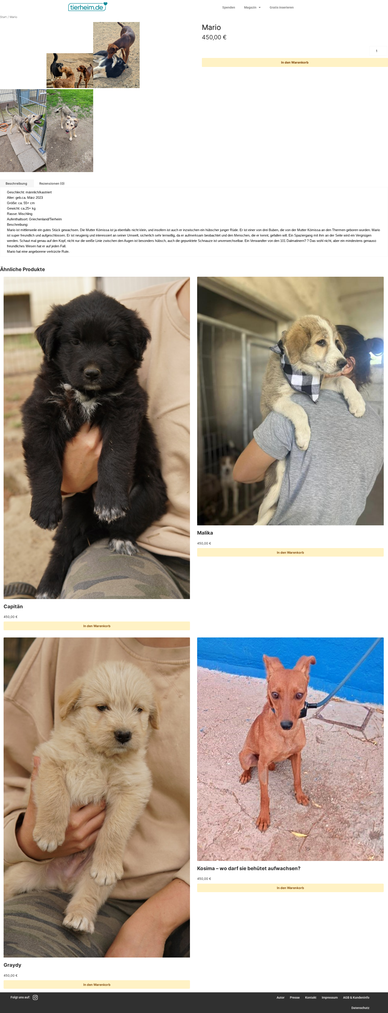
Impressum (330, 997)
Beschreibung (16, 183)
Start (3, 17)
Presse (295, 997)
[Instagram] (35, 997)
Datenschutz (360, 1008)
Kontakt (310, 997)
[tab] (52, 183)
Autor (280, 997)
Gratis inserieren (282, 7)
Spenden (228, 7)
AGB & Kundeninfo (356, 997)
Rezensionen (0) (52, 183)
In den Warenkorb (295, 62)
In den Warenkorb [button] (96, 626)
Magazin (250, 7)
